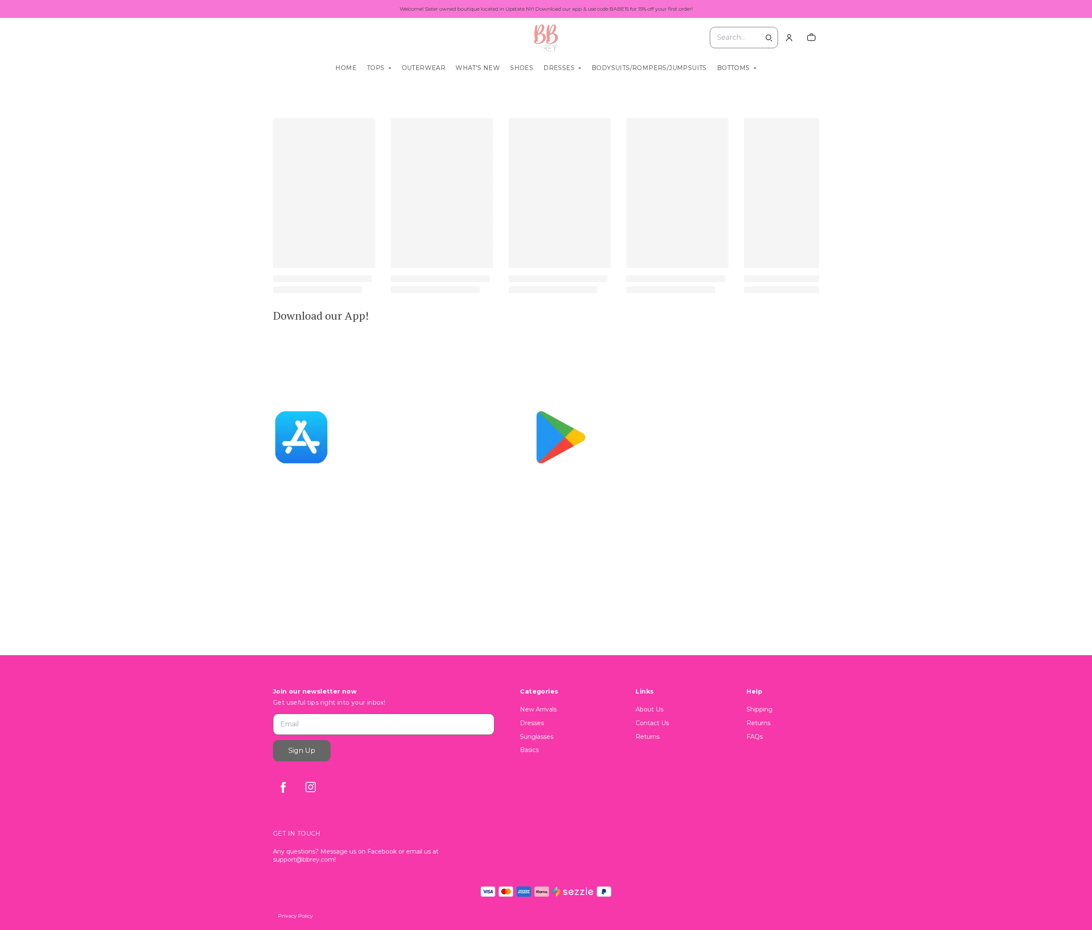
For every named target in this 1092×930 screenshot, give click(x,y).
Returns (647, 737)
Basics (529, 750)
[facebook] (283, 787)
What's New (478, 68)
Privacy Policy (295, 916)
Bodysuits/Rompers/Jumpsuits (649, 68)
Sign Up (301, 750)
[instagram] (310, 787)
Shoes (521, 68)
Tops (376, 68)
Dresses (559, 68)
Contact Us (652, 723)
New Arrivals (538, 709)
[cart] (811, 37)
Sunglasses (536, 737)
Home (346, 68)
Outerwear (424, 68)
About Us (649, 709)
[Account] (789, 37)
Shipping (759, 709)
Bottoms (733, 68)
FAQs (754, 737)
